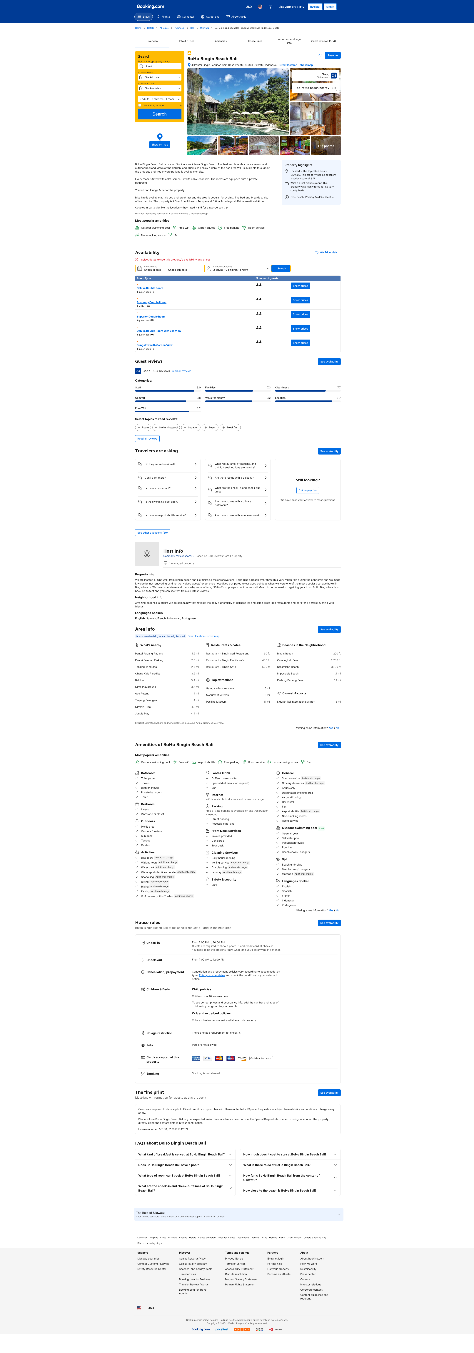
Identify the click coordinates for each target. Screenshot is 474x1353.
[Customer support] (270, 6)
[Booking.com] (150, 6)
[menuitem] (143, 17)
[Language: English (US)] (260, 6)
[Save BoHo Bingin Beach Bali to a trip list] (319, 55)
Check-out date (146, 83)
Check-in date (145, 72)
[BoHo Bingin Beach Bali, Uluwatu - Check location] (189, 65)
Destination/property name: (154, 61)
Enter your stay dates (212, 975)
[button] (159, 99)
